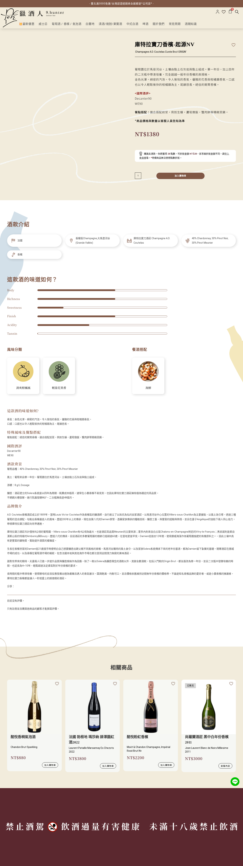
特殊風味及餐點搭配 (24, 432)
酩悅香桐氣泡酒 (23, 737)
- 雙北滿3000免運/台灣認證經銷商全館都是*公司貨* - (121, 3)
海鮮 (148, 388)
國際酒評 (14, 445)
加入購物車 (180, 176)
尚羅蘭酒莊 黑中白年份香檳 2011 (207, 739)
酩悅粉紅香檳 (137, 737)
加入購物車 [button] (50, 764)
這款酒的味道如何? (23, 410)
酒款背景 (14, 463)
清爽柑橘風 (23, 388)
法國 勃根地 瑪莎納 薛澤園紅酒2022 (91, 739)
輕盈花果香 (59, 388)
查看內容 (225, 765)
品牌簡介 (14, 506)
